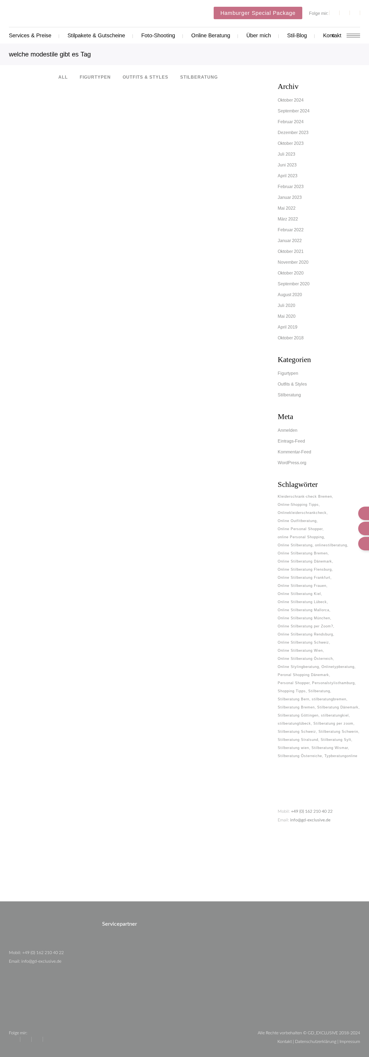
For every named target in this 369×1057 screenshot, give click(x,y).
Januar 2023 (290, 197)
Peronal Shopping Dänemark (303, 675)
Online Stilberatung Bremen (303, 553)
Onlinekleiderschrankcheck (302, 513)
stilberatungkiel (335, 715)
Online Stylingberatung (298, 667)
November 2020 (293, 262)
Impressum (350, 1041)
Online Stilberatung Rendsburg (305, 634)
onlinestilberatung (331, 545)
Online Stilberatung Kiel (299, 594)
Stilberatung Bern (293, 699)
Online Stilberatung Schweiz (303, 642)
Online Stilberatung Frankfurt (304, 578)
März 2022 (288, 219)
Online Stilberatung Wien (300, 650)
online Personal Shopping (301, 537)
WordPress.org (292, 462)
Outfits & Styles (292, 384)
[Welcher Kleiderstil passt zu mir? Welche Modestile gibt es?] (71, 135)
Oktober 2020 (291, 273)
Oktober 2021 (291, 251)
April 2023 (287, 175)
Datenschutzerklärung (315, 1041)
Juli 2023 (286, 154)
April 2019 (287, 327)
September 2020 (294, 284)
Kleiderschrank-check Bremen (305, 496)
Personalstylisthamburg (333, 683)
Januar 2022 (290, 240)
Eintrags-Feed (291, 441)
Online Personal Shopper (300, 529)
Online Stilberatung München (304, 618)
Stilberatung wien (293, 748)
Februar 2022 (291, 230)
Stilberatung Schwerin (338, 732)
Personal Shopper (294, 683)
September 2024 (294, 111)
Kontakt (284, 1041)
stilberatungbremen (329, 699)
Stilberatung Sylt (336, 740)
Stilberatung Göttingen (298, 715)
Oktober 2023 (291, 143)
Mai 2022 (287, 208)
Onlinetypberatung (337, 667)
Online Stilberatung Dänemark (305, 561)
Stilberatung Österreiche (300, 756)
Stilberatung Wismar (329, 748)
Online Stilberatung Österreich (305, 659)
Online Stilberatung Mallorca (303, 610)
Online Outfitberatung (297, 521)
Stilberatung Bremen (296, 707)
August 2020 (290, 294)
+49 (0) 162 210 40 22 (312, 811)
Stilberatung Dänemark (337, 707)
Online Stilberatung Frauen (302, 586)
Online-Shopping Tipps (298, 505)
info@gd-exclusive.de (310, 820)
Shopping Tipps (292, 691)
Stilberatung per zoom (333, 723)
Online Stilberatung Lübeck (302, 602)
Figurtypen (288, 373)
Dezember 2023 (293, 132)
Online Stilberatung (295, 545)
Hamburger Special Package (258, 13)
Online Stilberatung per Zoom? (305, 626)
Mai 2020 (287, 316)
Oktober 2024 (291, 100)
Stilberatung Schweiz (297, 732)
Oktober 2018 (291, 338)
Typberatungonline (340, 756)
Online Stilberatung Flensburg (305, 569)
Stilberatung (289, 395)
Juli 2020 (286, 305)
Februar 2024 (291, 121)
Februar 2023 (291, 186)
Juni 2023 (287, 165)
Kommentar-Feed (294, 452)
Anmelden (287, 430)
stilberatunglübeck (294, 723)
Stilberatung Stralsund (298, 740)
